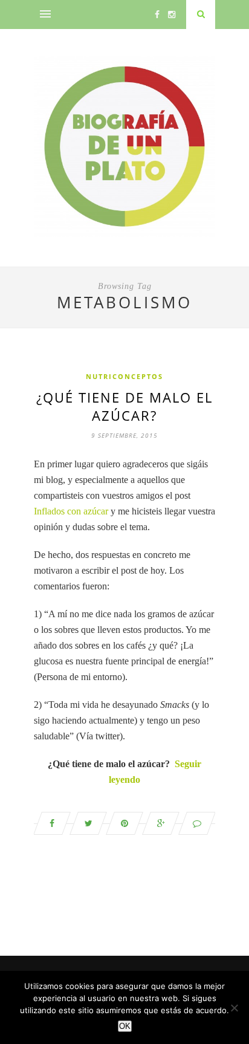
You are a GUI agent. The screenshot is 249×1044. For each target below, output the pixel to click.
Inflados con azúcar (71, 511)
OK (125, 1026)
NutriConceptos (124, 376)
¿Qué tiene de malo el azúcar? (124, 406)
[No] (234, 1008)
